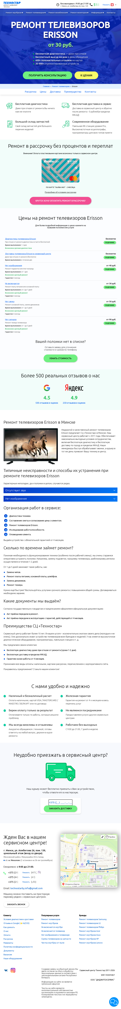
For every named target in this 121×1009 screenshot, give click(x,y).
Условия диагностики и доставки (19, 919)
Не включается (12, 283)
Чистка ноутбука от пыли (52, 943)
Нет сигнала (10, 319)
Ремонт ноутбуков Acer (89, 931)
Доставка (55, 91)
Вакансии (8, 955)
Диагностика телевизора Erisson (20, 239)
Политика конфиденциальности (18, 947)
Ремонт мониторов (79, 12)
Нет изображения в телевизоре (55, 935)
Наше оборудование (13, 958)
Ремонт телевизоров (36, 12)
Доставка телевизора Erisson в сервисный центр (28, 254)
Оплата (7, 935)
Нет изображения (13, 265)
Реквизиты (8, 943)
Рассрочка (30, 91)
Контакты (111, 13)
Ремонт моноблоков (58, 12)
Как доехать (9, 927)
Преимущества (72, 91)
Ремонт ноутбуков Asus (90, 935)
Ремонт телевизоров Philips (91, 927)
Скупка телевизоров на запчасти (56, 939)
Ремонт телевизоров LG (90, 923)
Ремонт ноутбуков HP (89, 939)
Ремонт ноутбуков (14, 12)
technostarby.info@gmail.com (26, 888)
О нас (6, 931)
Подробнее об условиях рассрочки (60, 192)
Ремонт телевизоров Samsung (92, 919)
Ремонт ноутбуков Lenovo (91, 943)
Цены (43, 91)
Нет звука (9, 301)
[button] (114, 1002)
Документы (9, 951)
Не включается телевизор (53, 931)
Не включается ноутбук (52, 927)
